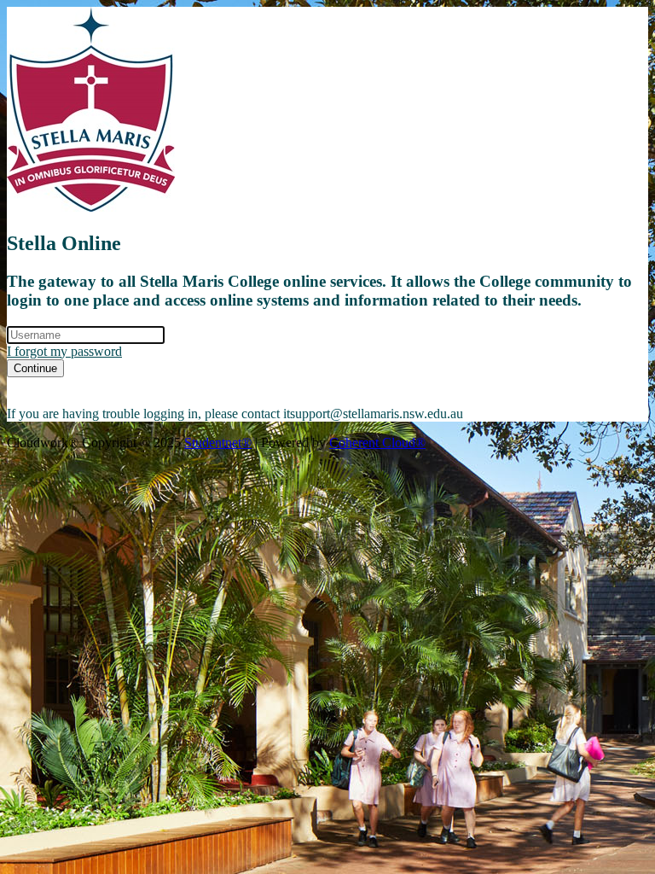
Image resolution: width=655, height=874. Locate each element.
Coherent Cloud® (377, 442)
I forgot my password (64, 351)
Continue (35, 368)
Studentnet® (218, 442)
